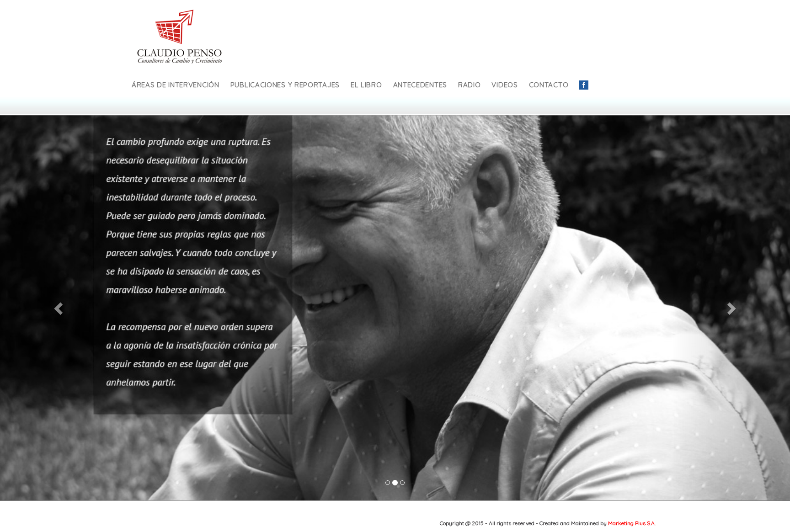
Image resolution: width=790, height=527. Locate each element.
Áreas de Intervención (175, 84)
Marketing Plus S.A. (632, 523)
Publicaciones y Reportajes (285, 84)
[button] (59, 308)
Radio (469, 84)
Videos (504, 84)
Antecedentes (420, 84)
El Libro (366, 84)
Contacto (549, 84)
